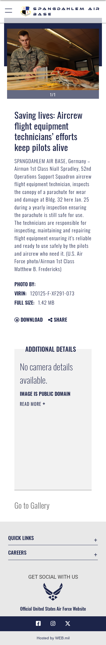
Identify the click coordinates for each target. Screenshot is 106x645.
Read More (31, 404)
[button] (9, 11)
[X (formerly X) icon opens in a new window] (68, 624)
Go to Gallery (31, 505)
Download (31, 319)
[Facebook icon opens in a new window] (38, 624)
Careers (17, 552)
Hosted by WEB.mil (53, 638)
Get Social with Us (53, 577)
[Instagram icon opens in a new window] (53, 624)
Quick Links (21, 538)
